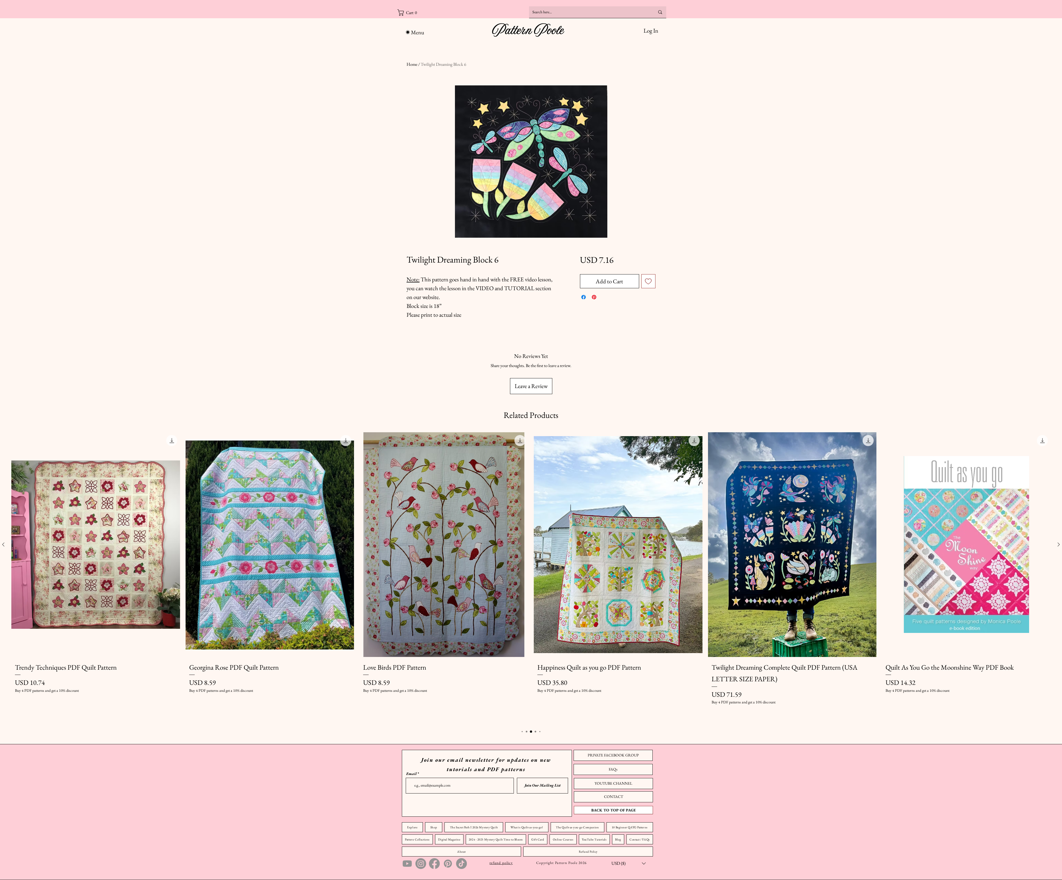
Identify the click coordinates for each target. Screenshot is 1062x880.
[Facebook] (434, 863)
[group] (531, 578)
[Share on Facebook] (583, 297)
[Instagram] (420, 863)
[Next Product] (1058, 544)
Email (411, 774)
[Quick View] (95, 544)
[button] (427, 12)
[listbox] (628, 863)
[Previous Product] (3, 544)
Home (412, 64)
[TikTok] (461, 863)
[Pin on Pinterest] (594, 297)
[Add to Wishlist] (648, 281)
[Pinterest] (447, 863)
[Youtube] (407, 863)
